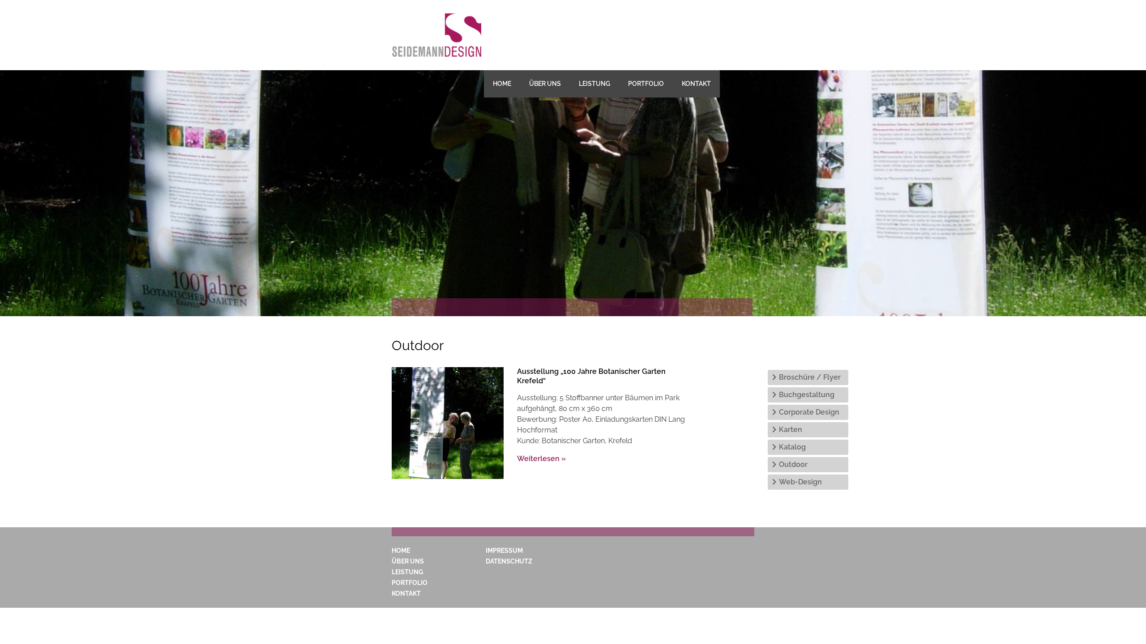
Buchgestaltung (806, 394)
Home (502, 83)
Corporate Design (809, 412)
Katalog (792, 447)
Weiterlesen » (541, 458)
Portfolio (646, 83)
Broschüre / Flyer (810, 377)
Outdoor (793, 464)
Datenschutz (509, 561)
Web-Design (800, 482)
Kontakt (696, 83)
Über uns (545, 83)
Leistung (594, 83)
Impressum (504, 550)
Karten (790, 429)
